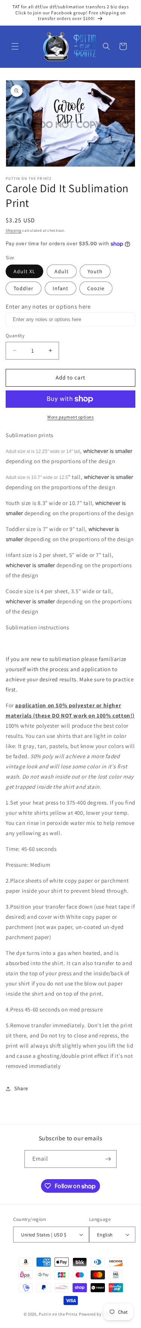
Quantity (15, 335)
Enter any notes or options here (48, 307)
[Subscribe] (108, 1159)
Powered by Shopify (98, 1314)
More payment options (70, 417)
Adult (62, 271)
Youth (95, 271)
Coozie (96, 288)
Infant (60, 288)
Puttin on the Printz (58, 1314)
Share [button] (21, 1088)
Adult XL (24, 271)
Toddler (23, 288)
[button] (15, 46)
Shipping (13, 230)
